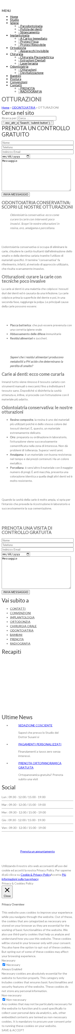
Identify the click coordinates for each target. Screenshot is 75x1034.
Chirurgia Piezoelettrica (36, 57)
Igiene (14, 23)
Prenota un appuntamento (37, 851)
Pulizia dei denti (30, 29)
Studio (14, 20)
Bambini (15, 76)
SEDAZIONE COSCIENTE (35, 725)
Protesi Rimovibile (32, 45)
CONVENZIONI (20, 613)
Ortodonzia (18, 48)
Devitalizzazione (31, 73)
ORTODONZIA (20, 621)
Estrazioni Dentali (31, 60)
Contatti (16, 85)
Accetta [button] (56, 874)
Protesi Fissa (28, 41)
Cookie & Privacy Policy (36, 874)
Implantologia (19, 35)
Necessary (13, 965)
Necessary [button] (8, 960)
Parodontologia (30, 26)
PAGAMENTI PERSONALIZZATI (39, 744)
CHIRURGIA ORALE (23, 626)
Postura (15, 79)
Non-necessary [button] (11, 995)
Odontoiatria (19, 66)
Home (14, 16)
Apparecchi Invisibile (33, 51)
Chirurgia (16, 54)
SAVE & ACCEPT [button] (13, 1030)
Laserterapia (28, 63)
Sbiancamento (29, 32)
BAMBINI (16, 635)
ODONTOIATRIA (23, 107)
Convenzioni (18, 82)
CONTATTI (18, 608)
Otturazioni (27, 69)
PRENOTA (26, 88)
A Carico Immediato (32, 38)
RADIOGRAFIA (30, 91)
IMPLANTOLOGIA (22, 617)
